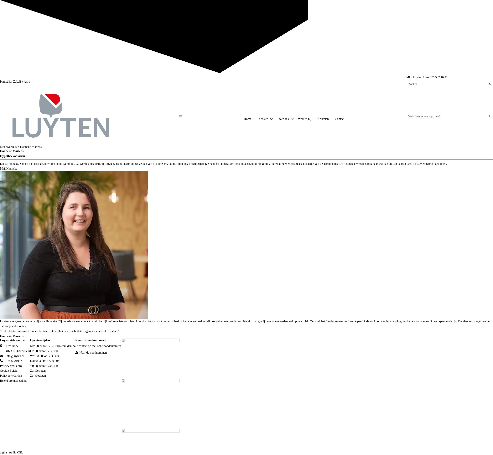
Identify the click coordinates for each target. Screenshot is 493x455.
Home (247, 118)
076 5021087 (14, 360)
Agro (27, 81)
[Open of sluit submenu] (271, 119)
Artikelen (323, 118)
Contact (339, 118)
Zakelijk (18, 81)
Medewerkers (8, 146)
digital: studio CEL (11, 452)
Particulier (6, 81)
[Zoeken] (490, 84)
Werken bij (304, 118)
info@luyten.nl (15, 356)
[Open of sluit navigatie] (180, 116)
